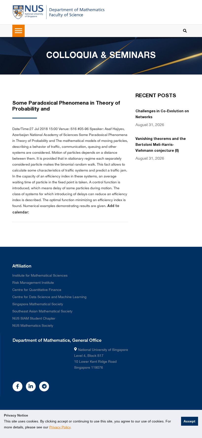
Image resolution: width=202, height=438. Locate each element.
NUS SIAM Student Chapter (33, 318)
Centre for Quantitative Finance (36, 290)
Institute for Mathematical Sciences (39, 275)
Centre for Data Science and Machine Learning (49, 297)
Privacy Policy (59, 427)
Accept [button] (189, 421)
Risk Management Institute (33, 283)
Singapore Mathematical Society (37, 304)
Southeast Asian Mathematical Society (42, 311)
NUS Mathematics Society (32, 325)
